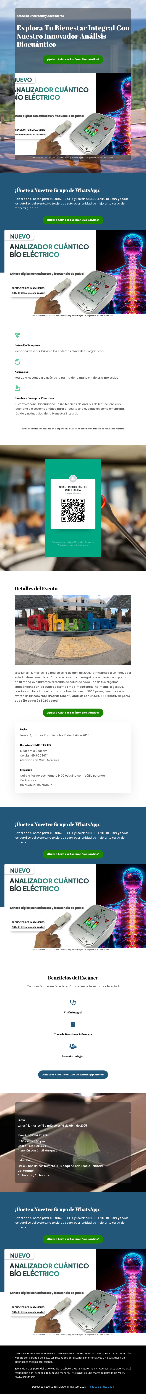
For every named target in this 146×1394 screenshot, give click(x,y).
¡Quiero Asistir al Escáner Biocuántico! (73, 59)
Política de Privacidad (101, 1386)
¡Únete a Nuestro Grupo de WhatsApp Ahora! (73, 1074)
